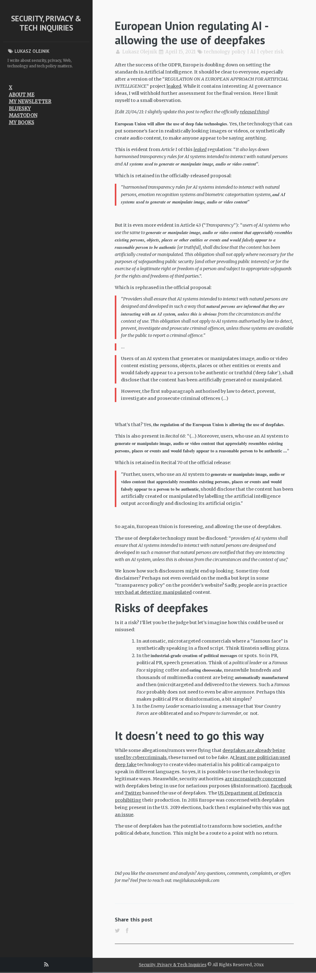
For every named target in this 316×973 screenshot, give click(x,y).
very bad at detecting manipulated (153, 592)
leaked (174, 86)
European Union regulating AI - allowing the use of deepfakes (191, 32)
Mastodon (23, 115)
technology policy (225, 52)
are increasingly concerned (255, 779)
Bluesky (20, 108)
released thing (254, 112)
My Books (21, 122)
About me (22, 95)
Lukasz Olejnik (139, 52)
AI (253, 52)
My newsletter (30, 101)
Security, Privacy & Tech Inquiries (46, 23)
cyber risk (272, 52)
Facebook (281, 786)
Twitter (132, 793)
